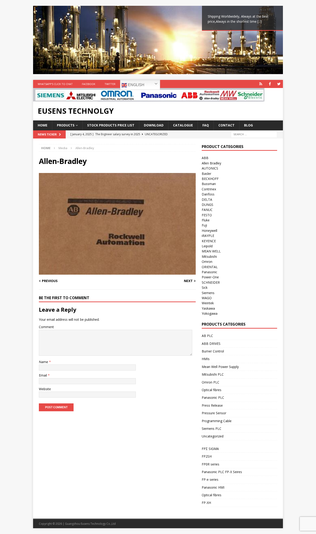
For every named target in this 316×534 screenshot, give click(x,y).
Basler (206, 173)
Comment (46, 327)
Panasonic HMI (213, 487)
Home (42, 125)
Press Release (212, 405)
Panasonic (209, 272)
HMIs (206, 359)
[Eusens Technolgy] (148, 99)
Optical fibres (211, 390)
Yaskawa (208, 308)
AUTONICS (210, 168)
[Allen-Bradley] (117, 272)
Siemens (208, 293)
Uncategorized (212, 436)
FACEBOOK (88, 84)
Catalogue (183, 125)
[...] (259, 21)
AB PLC (207, 335)
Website (45, 389)
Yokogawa (209, 313)
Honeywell (209, 230)
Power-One (210, 277)
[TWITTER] (279, 84)
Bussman (209, 184)
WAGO (207, 298)
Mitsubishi (209, 256)
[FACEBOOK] (270, 84)
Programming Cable (217, 421)
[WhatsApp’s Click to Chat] (261, 84)
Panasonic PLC (213, 397)
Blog (248, 125)
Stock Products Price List (110, 125)
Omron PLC (210, 382)
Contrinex (209, 189)
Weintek (208, 303)
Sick (205, 287)
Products (65, 125)
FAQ (205, 125)
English (135, 85)
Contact (226, 125)
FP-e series (210, 479)
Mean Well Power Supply (220, 366)
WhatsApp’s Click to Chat (55, 84)
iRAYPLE (208, 235)
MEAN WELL (211, 251)
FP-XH (206, 502)
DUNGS (207, 204)
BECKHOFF (210, 178)
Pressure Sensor (214, 413)
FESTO (207, 215)
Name (44, 362)
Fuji (204, 225)
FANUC (207, 209)
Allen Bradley (211, 163)
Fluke (206, 220)
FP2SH (207, 456)
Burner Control (213, 351)
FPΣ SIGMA (210, 448)
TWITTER (110, 84)
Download (154, 125)
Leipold (207, 246)
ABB (205, 158)
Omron (207, 261)
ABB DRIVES (211, 343)
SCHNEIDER (211, 282)
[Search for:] (254, 134)
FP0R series (210, 464)
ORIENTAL (210, 267)
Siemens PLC (211, 428)
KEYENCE (209, 241)
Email (43, 375)
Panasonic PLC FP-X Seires (222, 472)
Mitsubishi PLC (213, 374)
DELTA (207, 199)
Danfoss (208, 194)
